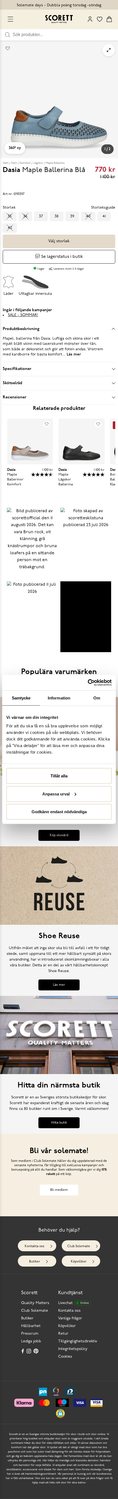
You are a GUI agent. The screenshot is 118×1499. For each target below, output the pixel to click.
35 (10, 216)
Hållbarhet (31, 1326)
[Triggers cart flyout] (109, 19)
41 (104, 216)
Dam (14, 163)
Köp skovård (59, 835)
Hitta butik (59, 1122)
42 (10, 228)
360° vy (15, 148)
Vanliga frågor (70, 1318)
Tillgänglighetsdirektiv (77, 1341)
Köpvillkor (78, 1261)
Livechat (73, 1303)
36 (25, 216)
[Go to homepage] (59, 19)
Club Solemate (78, 1246)
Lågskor (38, 163)
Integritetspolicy (73, 1349)
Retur (63, 1334)
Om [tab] (96, 697)
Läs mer (59, 985)
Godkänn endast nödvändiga (59, 811)
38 (56, 216)
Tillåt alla (59, 776)
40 (88, 216)
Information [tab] (59, 697)
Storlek (9, 208)
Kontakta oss (34, 1246)
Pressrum (29, 1334)
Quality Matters (35, 1303)
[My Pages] (90, 19)
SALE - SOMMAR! (23, 315)
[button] (32, 543)
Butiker (34, 1261)
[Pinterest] (36, 1351)
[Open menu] (10, 19)
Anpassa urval (56, 793)
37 (41, 216)
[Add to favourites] (7, 48)
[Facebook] (23, 1351)
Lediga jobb (31, 1341)
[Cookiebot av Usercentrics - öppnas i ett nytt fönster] (88, 682)
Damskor (25, 163)
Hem (6, 163)
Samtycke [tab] (21, 697)
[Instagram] (29, 1351)
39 (72, 216)
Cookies (65, 1357)
